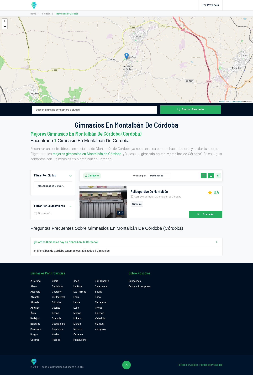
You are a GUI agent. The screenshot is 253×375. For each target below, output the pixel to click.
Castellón (57, 291)
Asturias (35, 307)
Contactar (208, 214)
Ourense (78, 334)
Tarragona (100, 302)
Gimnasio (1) (44, 213)
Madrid (77, 313)
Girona (55, 313)
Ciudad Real (58, 297)
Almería (34, 302)
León (76, 297)
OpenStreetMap (235, 101)
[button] (70, 176)
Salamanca (101, 286)
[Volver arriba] (126, 365)
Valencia (99, 313)
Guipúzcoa (58, 329)
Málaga (77, 318)
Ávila (33, 313)
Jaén (76, 281)
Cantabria (57, 286)
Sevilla (98, 291)
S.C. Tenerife (102, 281)
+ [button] (5, 21)
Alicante (34, 297)
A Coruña (35, 281)
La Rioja (77, 286)
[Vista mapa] (204, 175)
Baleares (35, 323)
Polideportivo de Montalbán (149, 191)
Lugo (76, 307)
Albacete (35, 291)
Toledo (98, 307)
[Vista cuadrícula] (218, 175)
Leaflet (222, 101)
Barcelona (35, 329)
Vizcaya (99, 323)
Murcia (77, 323)
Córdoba (46, 13)
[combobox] (53, 185)
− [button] (5, 26)
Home (33, 13)
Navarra (77, 329)
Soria (98, 297)
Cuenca (56, 307)
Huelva (55, 334)
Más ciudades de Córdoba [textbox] (53, 186)
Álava (33, 286)
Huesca (56, 339)
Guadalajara (58, 323)
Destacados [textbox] (156, 176)
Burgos (34, 334)
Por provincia (210, 5)
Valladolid (100, 318)
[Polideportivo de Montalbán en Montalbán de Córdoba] (103, 202)
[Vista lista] (211, 175)
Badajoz (34, 318)
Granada (56, 318)
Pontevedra (79, 339)
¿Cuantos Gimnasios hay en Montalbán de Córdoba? (66, 242)
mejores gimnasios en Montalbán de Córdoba (87, 154)
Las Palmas (79, 291)
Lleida (76, 302)
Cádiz (55, 281)
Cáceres (34, 339)
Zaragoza (100, 329)
